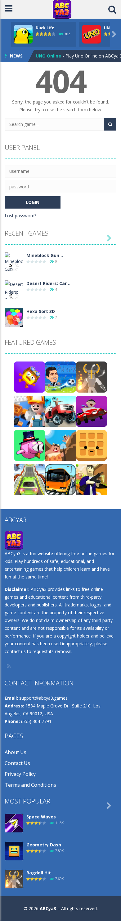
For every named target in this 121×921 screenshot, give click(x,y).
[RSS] (9, 666)
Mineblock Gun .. (44, 255)
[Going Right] (29, 445)
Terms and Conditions (30, 784)
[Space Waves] (14, 823)
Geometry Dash (43, 845)
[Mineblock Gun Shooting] (14, 266)
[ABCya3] (62, 9)
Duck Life (45, 27)
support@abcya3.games (43, 698)
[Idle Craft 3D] (60, 445)
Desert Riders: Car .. (48, 283)
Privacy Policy (20, 774)
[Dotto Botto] (29, 377)
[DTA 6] (91, 479)
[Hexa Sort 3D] (14, 317)
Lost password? (20, 216)
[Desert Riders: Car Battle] (14, 295)
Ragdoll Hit (38, 873)
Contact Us (17, 763)
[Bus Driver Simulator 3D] (60, 479)
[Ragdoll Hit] (91, 377)
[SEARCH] (110, 124)
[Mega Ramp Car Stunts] (29, 479)
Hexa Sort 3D (40, 311)
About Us (15, 752)
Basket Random (53, 57)
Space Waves (41, 817)
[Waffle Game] (91, 445)
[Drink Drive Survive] (91, 411)
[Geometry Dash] (14, 851)
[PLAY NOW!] (23, 34)
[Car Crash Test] (60, 411)
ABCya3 (48, 908)
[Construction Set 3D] (29, 411)
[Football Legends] (60, 377)
